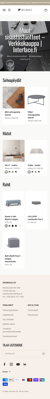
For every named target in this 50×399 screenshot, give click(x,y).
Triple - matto (34, 165)
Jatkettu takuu (9, 324)
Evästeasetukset (10, 336)
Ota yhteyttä (8, 319)
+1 (20, 226)
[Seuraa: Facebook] (4, 364)
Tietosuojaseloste (10, 310)
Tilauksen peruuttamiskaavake (12, 330)
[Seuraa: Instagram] (11, 364)
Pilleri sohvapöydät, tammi (34, 115)
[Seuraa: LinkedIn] (25, 364)
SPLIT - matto (11, 165)
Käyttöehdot (8, 315)
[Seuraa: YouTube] (18, 364)
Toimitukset (33, 310)
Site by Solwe (24, 391)
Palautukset (33, 315)
